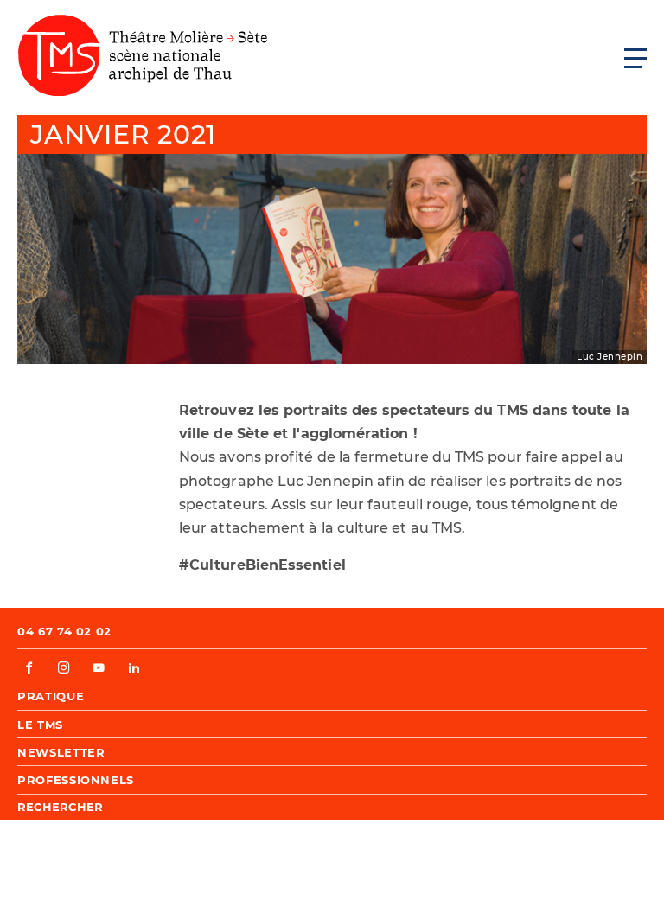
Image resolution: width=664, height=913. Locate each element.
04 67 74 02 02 (64, 631)
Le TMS (40, 724)
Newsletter (61, 752)
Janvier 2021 (123, 134)
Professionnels (75, 780)
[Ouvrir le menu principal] (635, 57)
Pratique (50, 696)
